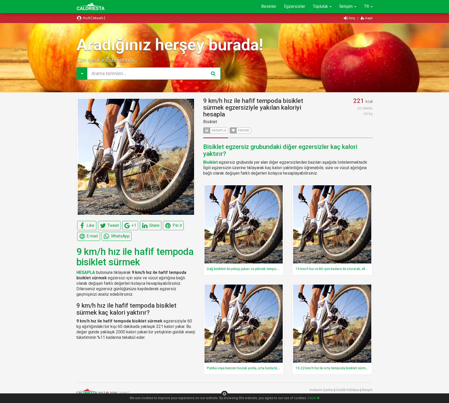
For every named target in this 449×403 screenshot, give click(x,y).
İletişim (346, 6)
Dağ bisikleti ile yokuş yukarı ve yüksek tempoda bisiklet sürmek (256, 269)
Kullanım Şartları (322, 390)
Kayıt (369, 18)
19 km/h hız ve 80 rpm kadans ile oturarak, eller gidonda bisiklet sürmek (350, 269)
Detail (312, 398)
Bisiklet (210, 121)
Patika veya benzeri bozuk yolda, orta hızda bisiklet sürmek (252, 368)
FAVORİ (243, 130)
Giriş (352, 18)
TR (367, 6)
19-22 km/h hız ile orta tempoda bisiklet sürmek (332, 368)
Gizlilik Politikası (348, 390)
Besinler (268, 6)
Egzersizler (294, 6)
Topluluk (321, 6)
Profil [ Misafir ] (93, 18)
